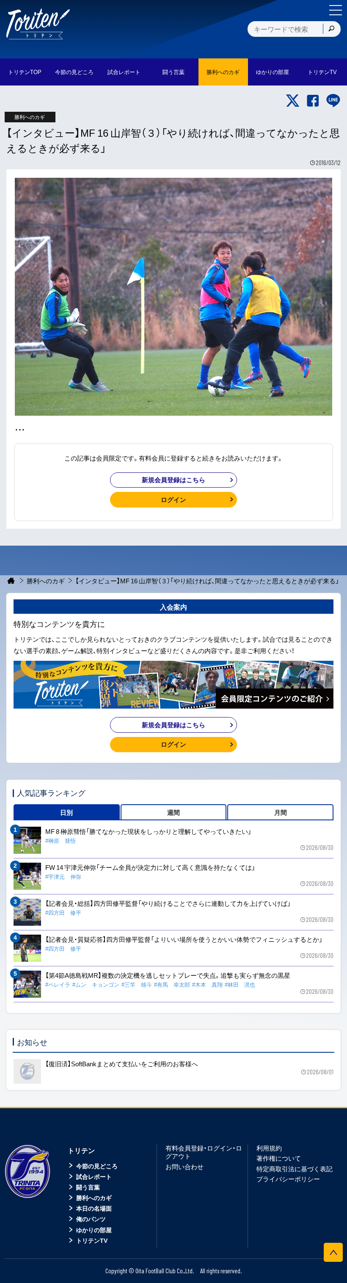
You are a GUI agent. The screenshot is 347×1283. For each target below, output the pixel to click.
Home (11, 581)
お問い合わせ (184, 1166)
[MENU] (335, 10)
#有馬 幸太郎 (172, 984)
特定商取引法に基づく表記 (294, 1168)
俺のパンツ (91, 1218)
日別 (66, 812)
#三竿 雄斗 (136, 984)
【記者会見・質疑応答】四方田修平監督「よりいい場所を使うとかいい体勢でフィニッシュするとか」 (183, 939)
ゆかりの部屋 (94, 1229)
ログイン (173, 499)
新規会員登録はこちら (173, 479)
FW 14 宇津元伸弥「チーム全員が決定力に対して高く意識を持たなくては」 (150, 867)
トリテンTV (91, 1240)
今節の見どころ (97, 1166)
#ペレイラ (57, 984)
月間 (280, 812)
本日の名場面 (94, 1208)
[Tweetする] (292, 101)
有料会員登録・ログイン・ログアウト (203, 1152)
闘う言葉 (173, 72)
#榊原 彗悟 (60, 840)
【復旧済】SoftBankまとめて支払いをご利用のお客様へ (121, 1063)
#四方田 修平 (63, 912)
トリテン (81, 1150)
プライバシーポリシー (288, 1179)
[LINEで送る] (333, 101)
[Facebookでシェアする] (312, 101)
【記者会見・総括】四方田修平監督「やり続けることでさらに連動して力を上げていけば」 (168, 903)
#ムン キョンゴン (95, 984)
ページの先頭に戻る (333, 1252)
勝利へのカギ (46, 580)
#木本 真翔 (207, 984)
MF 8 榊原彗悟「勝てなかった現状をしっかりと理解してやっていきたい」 (148, 831)
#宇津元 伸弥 (63, 876)
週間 (173, 812)
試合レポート (94, 1176)
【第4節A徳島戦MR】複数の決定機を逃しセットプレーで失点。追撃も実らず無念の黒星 (167, 975)
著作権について (278, 1158)
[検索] (331, 29)
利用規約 (269, 1148)
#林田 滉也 (240, 984)
